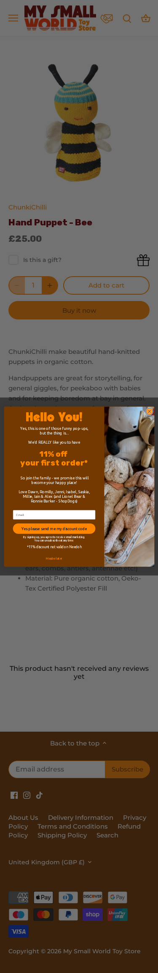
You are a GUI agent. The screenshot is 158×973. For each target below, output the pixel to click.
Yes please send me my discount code (53, 528)
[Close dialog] (149, 411)
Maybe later (54, 558)
